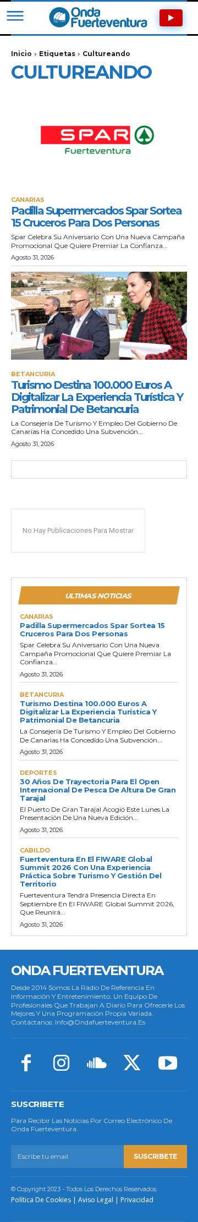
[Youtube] (168, 1064)
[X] (132, 1064)
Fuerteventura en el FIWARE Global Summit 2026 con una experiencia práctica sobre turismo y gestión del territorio (90, 871)
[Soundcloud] (97, 1064)
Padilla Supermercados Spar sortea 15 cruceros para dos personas (96, 216)
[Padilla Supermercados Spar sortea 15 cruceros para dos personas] (99, 141)
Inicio (21, 53)
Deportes (38, 773)
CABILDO (35, 850)
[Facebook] (26, 1064)
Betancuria (33, 374)
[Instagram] (61, 1064)
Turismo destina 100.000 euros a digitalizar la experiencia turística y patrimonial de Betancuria (97, 397)
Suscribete (155, 1156)
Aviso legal (95, 1199)
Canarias (28, 199)
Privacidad (136, 1199)
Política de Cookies (41, 1199)
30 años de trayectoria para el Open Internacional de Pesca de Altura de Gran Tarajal (97, 789)
